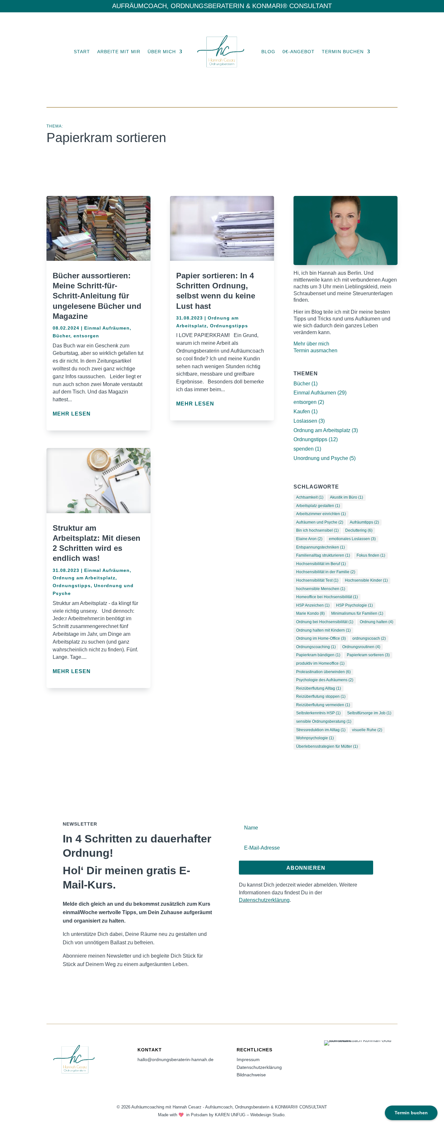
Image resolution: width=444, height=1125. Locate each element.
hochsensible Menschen (320, 589)
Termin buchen (343, 51)
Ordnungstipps (72, 585)
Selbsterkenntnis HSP (318, 713)
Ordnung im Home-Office (321, 638)
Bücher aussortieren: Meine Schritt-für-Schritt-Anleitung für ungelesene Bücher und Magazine (97, 296)
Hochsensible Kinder (366, 580)
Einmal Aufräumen (107, 328)
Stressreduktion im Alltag (321, 730)
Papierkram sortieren (368, 655)
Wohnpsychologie (315, 738)
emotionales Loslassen (352, 539)
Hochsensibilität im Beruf (321, 564)
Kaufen (302, 411)
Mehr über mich (311, 343)
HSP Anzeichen (313, 605)
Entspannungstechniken (320, 547)
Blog (268, 51)
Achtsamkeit (309, 497)
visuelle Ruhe (367, 730)
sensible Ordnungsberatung (323, 721)
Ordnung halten (376, 622)
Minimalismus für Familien (357, 613)
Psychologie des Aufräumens (324, 680)
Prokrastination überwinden (323, 672)
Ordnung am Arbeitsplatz (84, 577)
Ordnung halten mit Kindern (323, 630)
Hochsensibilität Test (317, 580)
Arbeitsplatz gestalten (318, 505)
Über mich (162, 51)
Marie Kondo (310, 613)
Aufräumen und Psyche (319, 522)
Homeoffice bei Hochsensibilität (327, 597)
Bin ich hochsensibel (317, 530)
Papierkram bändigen (318, 655)
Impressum (248, 1059)
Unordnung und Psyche (321, 458)
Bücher (61, 335)
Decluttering (358, 530)
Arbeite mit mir (118, 51)
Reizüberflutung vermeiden (323, 705)
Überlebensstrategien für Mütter (327, 746)
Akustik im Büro (346, 497)
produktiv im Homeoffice (320, 663)
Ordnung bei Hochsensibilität (324, 622)
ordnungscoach (369, 638)
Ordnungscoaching (316, 647)
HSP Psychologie (354, 605)
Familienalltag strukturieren (323, 555)
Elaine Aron (309, 539)
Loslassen (305, 421)
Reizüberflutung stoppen (321, 696)
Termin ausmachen (315, 350)
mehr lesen (72, 414)
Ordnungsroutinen (361, 647)
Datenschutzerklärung (264, 900)
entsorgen (86, 335)
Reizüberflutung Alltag (318, 688)
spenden (304, 449)
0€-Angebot (298, 51)
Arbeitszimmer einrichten (321, 514)
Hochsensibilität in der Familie (325, 572)
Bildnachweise (251, 1074)
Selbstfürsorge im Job (369, 713)
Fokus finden (371, 555)
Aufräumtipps (364, 522)
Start (82, 51)
